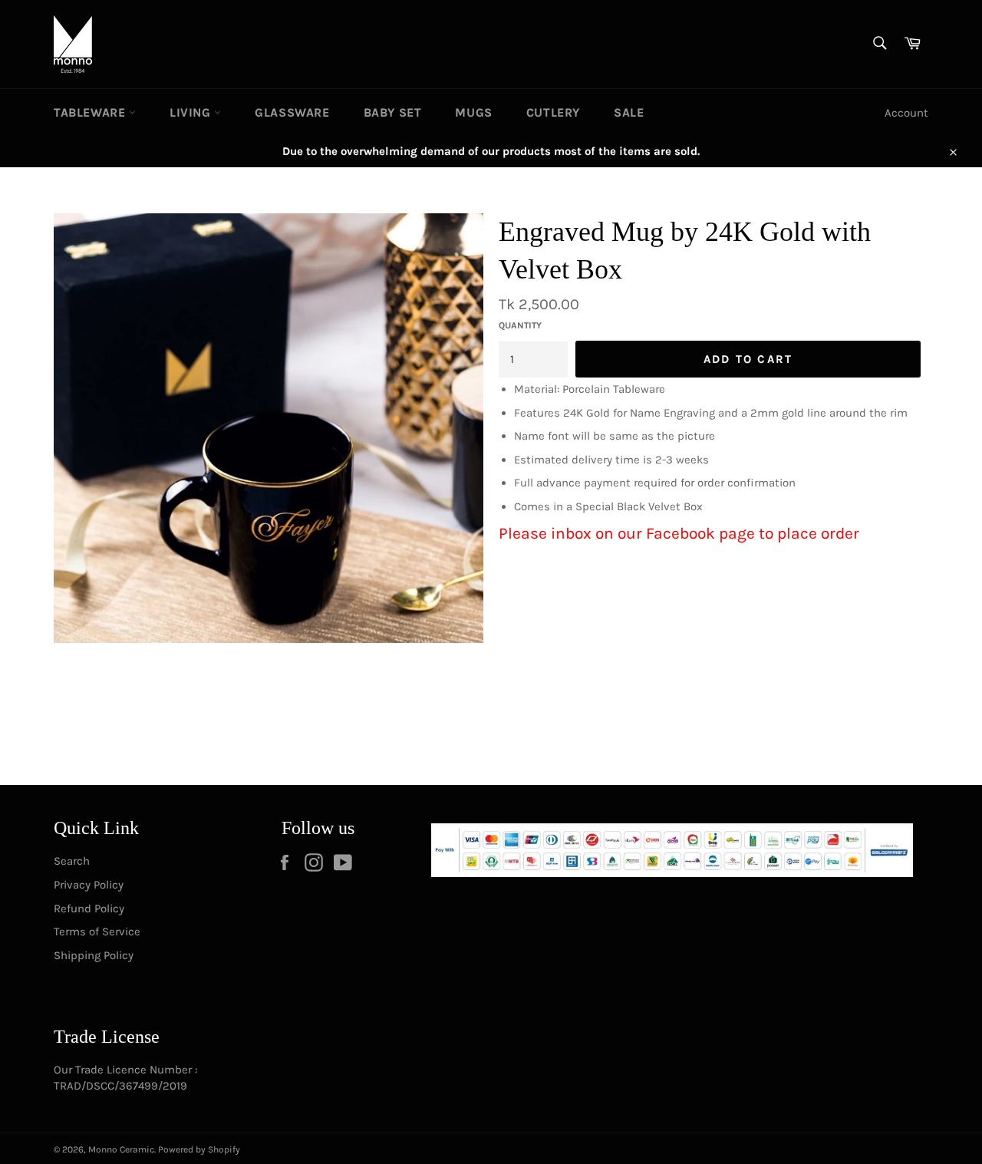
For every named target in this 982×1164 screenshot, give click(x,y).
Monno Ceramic (121, 1149)
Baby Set (393, 112)
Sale (629, 112)
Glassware (292, 112)
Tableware (91, 112)
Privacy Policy (89, 885)
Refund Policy (89, 908)
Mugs (473, 112)
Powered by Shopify (199, 1149)
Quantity (520, 325)
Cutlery (553, 112)
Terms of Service (97, 931)
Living (192, 112)
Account (906, 113)
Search (72, 861)
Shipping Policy (93, 955)
